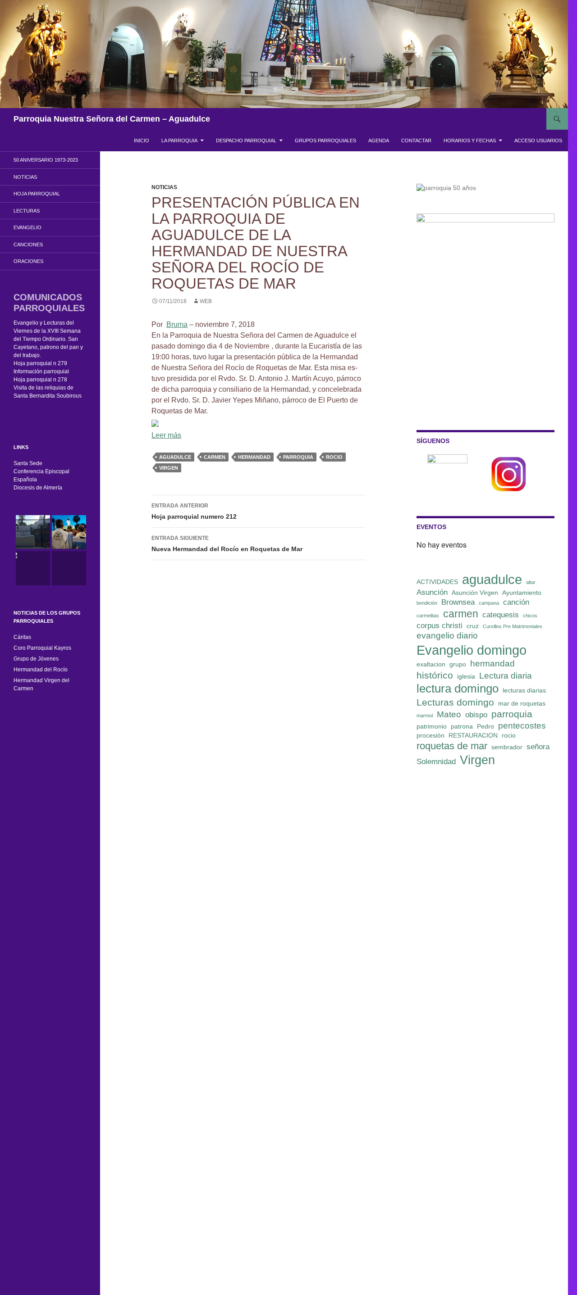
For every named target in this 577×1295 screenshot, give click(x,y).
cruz (473, 625)
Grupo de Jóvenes (36, 659)
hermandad (254, 457)
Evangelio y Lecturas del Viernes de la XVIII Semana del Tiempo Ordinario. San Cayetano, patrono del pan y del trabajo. (48, 339)
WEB (206, 301)
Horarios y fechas (470, 140)
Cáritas (22, 637)
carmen (214, 457)
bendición (427, 603)
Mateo (449, 714)
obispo (476, 715)
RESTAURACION (473, 735)
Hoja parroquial (37, 193)
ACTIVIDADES (437, 581)
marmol (425, 715)
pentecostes (522, 725)
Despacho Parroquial (246, 140)
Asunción (432, 592)
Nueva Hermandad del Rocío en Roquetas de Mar (226, 543)
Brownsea (458, 602)
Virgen (168, 468)
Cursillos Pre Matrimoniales (512, 626)
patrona (462, 726)
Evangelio (27, 227)
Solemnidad (436, 761)
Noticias (164, 187)
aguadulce (175, 457)
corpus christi (440, 625)
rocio (334, 457)
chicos (530, 615)
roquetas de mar (452, 746)
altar (531, 582)
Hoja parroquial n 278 (40, 379)
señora (538, 747)
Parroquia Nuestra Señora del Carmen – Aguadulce (112, 118)
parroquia (298, 457)
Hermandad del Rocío (41, 669)
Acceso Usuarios (538, 140)
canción (516, 602)
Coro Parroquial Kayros (42, 648)
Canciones (28, 244)
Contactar (416, 140)
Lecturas (27, 210)
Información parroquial (41, 371)
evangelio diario (447, 635)
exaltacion (431, 664)
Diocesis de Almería (38, 487)
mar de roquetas (521, 703)
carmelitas (428, 615)
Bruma (177, 324)
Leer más (166, 435)
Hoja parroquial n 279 (40, 363)
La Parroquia (179, 140)
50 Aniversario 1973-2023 (46, 160)
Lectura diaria (505, 675)
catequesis (500, 615)
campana (489, 603)
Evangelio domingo (472, 650)
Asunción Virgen (475, 592)
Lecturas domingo (455, 702)
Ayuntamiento (521, 592)
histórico (435, 675)
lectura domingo (458, 688)
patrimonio (432, 726)
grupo (457, 664)
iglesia (466, 676)
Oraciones (28, 261)
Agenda (378, 140)
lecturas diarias (524, 690)
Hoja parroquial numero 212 (194, 511)
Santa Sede (28, 463)
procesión (430, 735)
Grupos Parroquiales (325, 140)
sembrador (506, 747)
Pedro (485, 726)
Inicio (141, 140)
